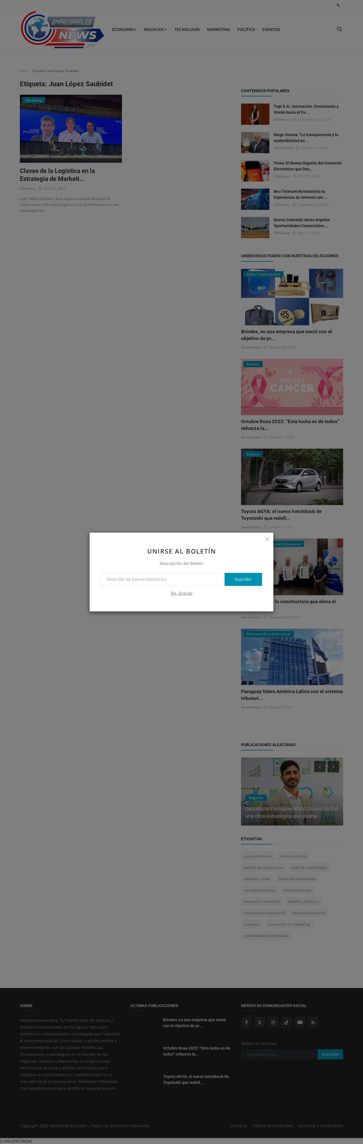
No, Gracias (182, 593)
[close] (267, 539)
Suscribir (243, 579)
